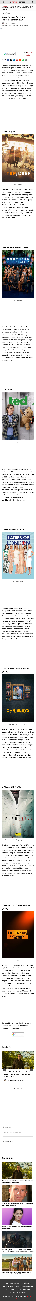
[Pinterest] (17, 60)
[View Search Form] (32, 2)
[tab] (14, 1088)
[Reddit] (20, 60)
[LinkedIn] (14, 60)
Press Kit (17, 1283)
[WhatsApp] (23, 60)
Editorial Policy (26, 1283)
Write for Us (9, 1283)
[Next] (31, 1069)
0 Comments (24, 25)
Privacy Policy (10, 1289)
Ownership (26, 1289)
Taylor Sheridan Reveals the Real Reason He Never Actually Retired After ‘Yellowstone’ (17, 1204)
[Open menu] (3, 2)
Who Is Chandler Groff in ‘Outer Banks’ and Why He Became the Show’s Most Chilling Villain (17, 1074)
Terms (19, 1289)
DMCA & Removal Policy (11, 1286)
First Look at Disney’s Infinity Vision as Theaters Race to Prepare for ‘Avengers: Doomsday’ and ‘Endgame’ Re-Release (18, 1250)
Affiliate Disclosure (27, 1286)
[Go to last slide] (4, 1069)
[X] (11, 60)
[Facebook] (8, 60)
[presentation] (18, 1060)
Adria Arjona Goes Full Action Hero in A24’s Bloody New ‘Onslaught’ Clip (17, 1227)
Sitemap (12, 1292)
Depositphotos (21, 1292)
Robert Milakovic (11, 23)
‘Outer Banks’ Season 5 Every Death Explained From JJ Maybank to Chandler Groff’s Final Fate (16, 1273)
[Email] (26, 60)
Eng (9, 1080)
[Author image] (3, 23)
